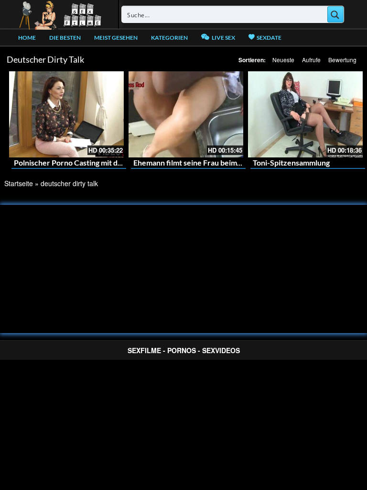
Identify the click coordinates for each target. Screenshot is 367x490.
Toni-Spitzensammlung (291, 162)
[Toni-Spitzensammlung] (305, 114)
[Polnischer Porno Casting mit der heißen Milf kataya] (66, 114)
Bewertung (342, 60)
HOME (27, 37)
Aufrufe (311, 60)
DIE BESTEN (65, 37)
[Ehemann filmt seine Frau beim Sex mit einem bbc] (186, 114)
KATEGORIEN (169, 37)
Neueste (283, 60)
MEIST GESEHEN (116, 37)
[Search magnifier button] (335, 14)
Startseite (18, 183)
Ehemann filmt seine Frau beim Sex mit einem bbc (216, 162)
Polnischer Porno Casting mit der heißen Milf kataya (102, 162)
